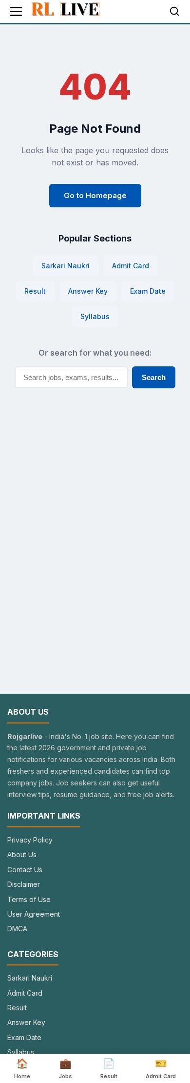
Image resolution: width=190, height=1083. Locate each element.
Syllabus (95, 316)
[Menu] (16, 11)
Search (154, 377)
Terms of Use (29, 899)
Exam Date (148, 291)
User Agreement (33, 914)
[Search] (174, 11)
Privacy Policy (30, 840)
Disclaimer (23, 884)
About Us (22, 854)
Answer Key (88, 291)
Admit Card (130, 265)
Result (35, 291)
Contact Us (24, 869)
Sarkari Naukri (65, 265)
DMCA (17, 928)
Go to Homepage (95, 195)
